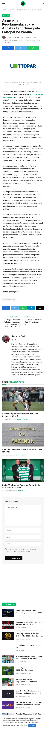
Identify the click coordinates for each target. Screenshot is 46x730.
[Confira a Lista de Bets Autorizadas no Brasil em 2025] (23, 434)
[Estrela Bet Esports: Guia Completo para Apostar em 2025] (8, 613)
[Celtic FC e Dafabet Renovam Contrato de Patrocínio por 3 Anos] (23, 470)
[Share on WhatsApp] (33, 48)
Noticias (6, 15)
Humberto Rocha (14, 37)
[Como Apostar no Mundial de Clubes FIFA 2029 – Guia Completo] (8, 636)
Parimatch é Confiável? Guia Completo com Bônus (33, 322)
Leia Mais (23, 726)
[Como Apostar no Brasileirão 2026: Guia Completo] (8, 670)
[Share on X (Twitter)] (21, 48)
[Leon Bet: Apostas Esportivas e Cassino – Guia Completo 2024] (8, 694)
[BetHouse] (23, 3)
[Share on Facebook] (8, 48)
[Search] (43, 3)
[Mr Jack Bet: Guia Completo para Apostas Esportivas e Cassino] (8, 705)
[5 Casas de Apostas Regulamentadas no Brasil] (8, 682)
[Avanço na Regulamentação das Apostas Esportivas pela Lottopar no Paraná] (23, 66)
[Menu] (3, 3)
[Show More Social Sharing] (42, 48)
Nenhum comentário (33, 40)
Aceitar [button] (32, 725)
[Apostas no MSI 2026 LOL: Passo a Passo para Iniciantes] (8, 625)
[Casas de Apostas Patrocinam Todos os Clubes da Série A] (23, 399)
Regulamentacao (9, 299)
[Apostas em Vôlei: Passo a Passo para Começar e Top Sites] (8, 659)
